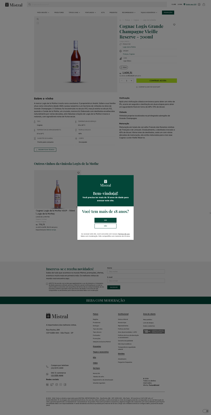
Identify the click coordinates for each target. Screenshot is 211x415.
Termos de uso (124, 234)
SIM (105, 220)
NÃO (105, 226)
